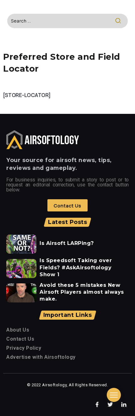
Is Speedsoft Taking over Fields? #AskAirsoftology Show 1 (76, 267)
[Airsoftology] (42, 139)
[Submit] (121, 21)
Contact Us (20, 339)
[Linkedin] (124, 405)
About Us (17, 330)
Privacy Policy (23, 348)
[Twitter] (110, 405)
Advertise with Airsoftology (41, 357)
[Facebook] (97, 405)
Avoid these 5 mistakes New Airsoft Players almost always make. (82, 292)
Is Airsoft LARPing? (67, 243)
